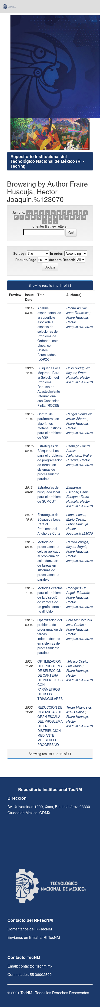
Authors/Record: (62, 259)
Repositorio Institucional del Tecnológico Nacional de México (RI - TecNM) (47, 161)
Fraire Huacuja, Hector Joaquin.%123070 (79, 377)
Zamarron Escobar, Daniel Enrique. (77, 492)
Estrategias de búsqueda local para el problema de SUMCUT (50, 494)
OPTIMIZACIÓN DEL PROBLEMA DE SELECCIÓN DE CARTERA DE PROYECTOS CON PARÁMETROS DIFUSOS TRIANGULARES (50, 680)
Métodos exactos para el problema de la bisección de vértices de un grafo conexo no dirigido (50, 600)
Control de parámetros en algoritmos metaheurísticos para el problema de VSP (50, 426)
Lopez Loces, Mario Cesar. (76, 517)
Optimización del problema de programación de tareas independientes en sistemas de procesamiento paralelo (50, 636)
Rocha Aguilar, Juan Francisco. (78, 310)
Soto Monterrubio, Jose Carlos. (79, 622)
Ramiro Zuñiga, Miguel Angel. (77, 544)
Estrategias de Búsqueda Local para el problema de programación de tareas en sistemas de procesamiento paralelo (50, 462)
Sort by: (19, 253)
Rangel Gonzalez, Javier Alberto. (79, 416)
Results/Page (25, 259)
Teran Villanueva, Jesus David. (79, 709)
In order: (56, 253)
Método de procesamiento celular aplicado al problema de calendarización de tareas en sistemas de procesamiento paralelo (48, 561)
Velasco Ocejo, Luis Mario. (77, 663)
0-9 (29, 212)
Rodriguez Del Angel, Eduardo (77, 590)
